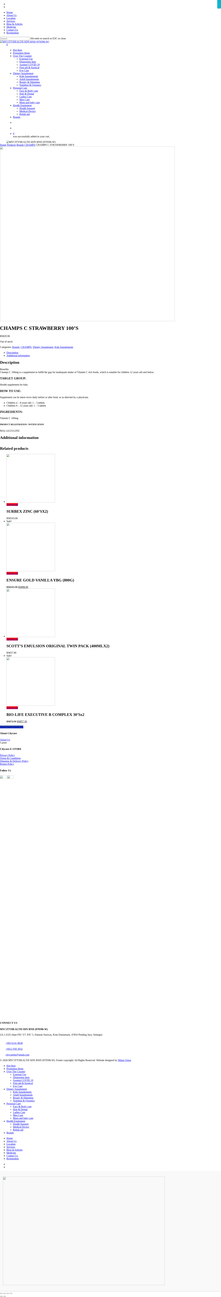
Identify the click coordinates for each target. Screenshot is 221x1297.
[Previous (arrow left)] (1, 1296)
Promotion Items (14, 1068)
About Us (5, 739)
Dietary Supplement (43, 347)
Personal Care (13, 1103)
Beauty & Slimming (23, 1097)
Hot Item (11, 1065)
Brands (20, 144)
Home (3, 144)
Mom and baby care (23, 1118)
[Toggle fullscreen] (7, 1293)
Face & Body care (22, 1106)
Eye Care (17, 1086)
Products (11, 144)
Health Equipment (15, 1121)
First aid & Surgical (23, 1083)
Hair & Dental (20, 1109)
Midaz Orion (124, 1060)
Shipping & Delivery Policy (14, 761)
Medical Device (21, 1127)
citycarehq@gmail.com (17, 1054)
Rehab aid (18, 1129)
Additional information (18, 355)
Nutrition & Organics (24, 1100)
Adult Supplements (23, 1094)
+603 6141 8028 (14, 1043)
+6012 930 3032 (14, 1049)
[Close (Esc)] (1, 1293)
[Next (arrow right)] (4, 1296)
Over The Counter (15, 1071)
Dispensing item (21, 1077)
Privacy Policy (7, 755)
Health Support (20, 1124)
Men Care (18, 1115)
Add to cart (12, 504)
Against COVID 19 (23, 1080)
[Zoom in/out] (11, 1293)
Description (12, 352)
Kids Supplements (64, 347)
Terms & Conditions (10, 758)
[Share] (4, 1293)
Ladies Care (19, 1112)
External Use (19, 1074)
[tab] (113, 352)
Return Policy (7, 764)
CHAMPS (29, 144)
